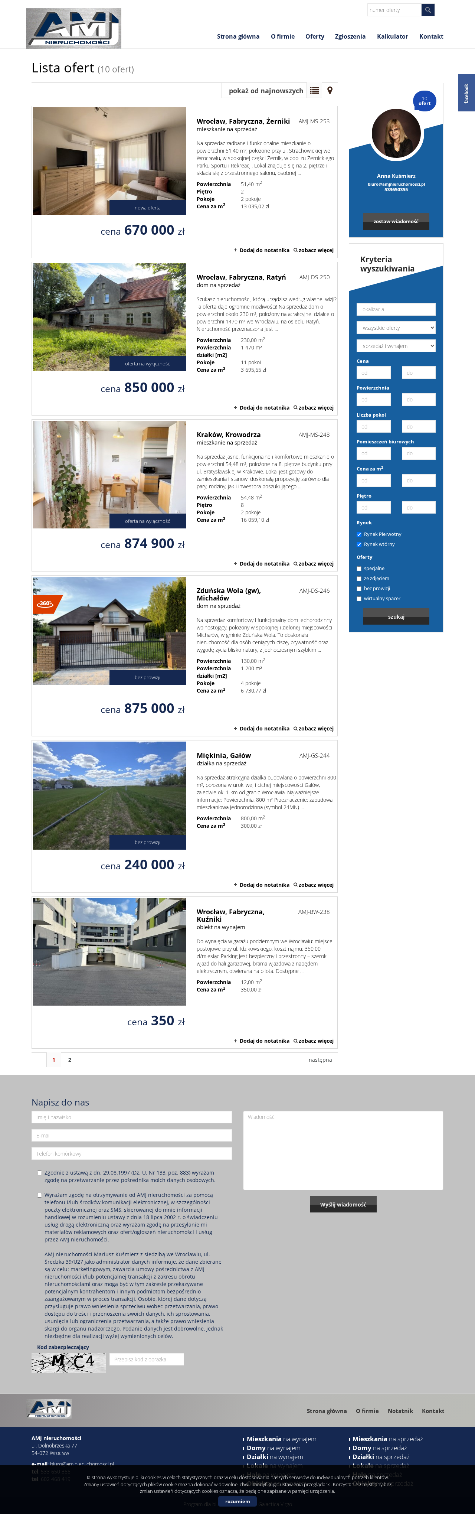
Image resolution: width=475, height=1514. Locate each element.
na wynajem (282, 1439)
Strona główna (238, 36)
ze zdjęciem (376, 578)
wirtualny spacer (382, 598)
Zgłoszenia (350, 36)
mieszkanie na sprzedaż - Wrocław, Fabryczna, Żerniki (184, 182)
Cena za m (370, 468)
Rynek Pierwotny (383, 534)
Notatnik (400, 1410)
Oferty (314, 36)
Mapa (330, 90)
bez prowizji (377, 588)
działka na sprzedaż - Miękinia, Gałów (184, 816)
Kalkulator (392, 36)
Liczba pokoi (371, 414)
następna (320, 1059)
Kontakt (431, 36)
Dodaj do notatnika (264, 250)
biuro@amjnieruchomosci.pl (396, 184)
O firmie (283, 36)
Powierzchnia (373, 387)
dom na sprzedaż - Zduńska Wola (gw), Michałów (184, 656)
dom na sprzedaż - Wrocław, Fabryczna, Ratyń (184, 338)
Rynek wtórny (379, 544)
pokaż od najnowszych (266, 90)
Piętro (364, 495)
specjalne (374, 568)
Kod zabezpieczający (63, 1347)
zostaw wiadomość (396, 221)
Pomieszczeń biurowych (385, 441)
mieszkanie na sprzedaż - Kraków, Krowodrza (184, 495)
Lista (314, 90)
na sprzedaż (388, 1439)
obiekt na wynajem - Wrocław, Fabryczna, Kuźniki (184, 972)
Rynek (364, 522)
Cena (363, 361)
